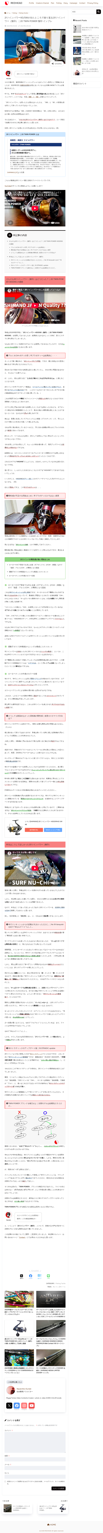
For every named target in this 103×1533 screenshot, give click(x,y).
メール (8, 1464)
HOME (52, 1525)
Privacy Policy (92, 3)
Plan (52, 3)
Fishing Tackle (60, 1283)
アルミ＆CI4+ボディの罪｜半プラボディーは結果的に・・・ (30, 247)
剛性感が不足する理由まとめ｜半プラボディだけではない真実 (30, 250)
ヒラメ (56, 1287)
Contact (82, 3)
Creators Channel (42, 3)
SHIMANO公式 (12, 172)
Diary (66, 3)
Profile (31, 3)
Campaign (73, 3)
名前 (7, 1456)
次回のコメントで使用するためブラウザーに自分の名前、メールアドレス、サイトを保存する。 (36, 1483)
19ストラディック (36, 1054)
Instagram (24, 1409)
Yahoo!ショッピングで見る (53, 830)
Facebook (16, 1409)
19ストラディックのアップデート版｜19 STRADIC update (29, 265)
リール (63, 1287)
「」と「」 (33, 97)
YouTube (8, 186)
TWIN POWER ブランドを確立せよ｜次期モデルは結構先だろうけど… (33, 268)
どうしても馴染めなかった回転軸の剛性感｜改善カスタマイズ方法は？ (33, 253)
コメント (9, 1430)
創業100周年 (25, 85)
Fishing (59, 3)
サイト (7, 1473)
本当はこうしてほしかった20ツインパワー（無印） (26, 257)
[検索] (98, 11)
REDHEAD (16, 3)
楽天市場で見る (34, 830)
